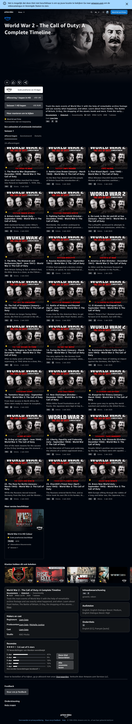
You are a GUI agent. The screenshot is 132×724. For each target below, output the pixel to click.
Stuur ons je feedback (53, 720)
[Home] (9, 12)
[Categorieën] (103, 12)
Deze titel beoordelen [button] (64, 656)
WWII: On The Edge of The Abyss (81, 575)
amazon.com (97, 3)
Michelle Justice (36, 624)
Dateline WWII (19, 575)
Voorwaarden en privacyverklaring (31, 720)
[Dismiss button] (127, 4)
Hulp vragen (10, 705)
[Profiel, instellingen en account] (107, 12)
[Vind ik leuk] (13, 82)
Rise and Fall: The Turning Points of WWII (50, 575)
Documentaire (51, 115)
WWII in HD (113, 575)
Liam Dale (54, 118)
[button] (23, 669)
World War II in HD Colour (24, 520)
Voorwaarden (62, 676)
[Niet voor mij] (19, 82)
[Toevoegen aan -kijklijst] (7, 82)
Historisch (64, 115)
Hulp (64, 720)
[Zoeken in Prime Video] (92, 12)
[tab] (11, 135)
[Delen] (25, 82)
